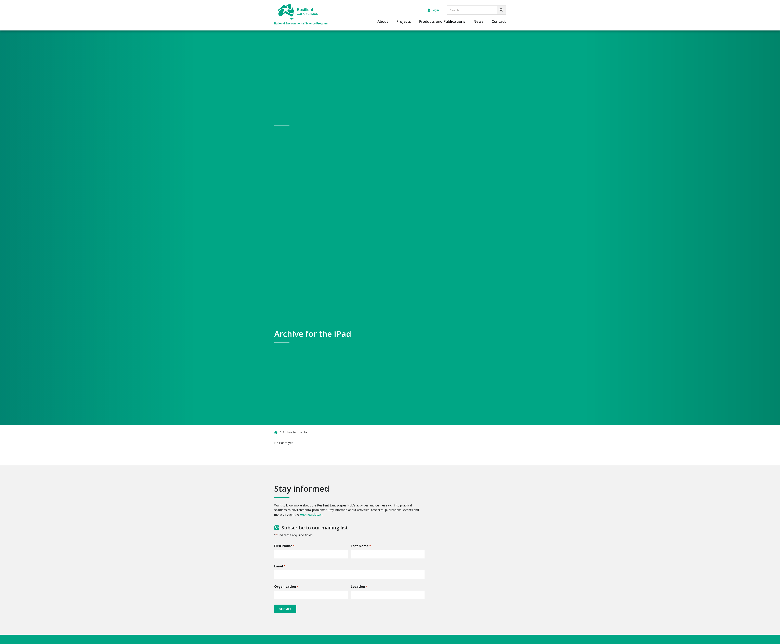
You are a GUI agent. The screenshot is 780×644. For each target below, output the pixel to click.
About (382, 22)
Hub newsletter (311, 514)
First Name (284, 546)
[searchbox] (476, 10)
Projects (403, 22)
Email (279, 566)
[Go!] (501, 10)
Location (359, 586)
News (478, 22)
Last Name (361, 546)
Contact (499, 22)
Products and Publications (442, 22)
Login (435, 10)
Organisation (286, 586)
